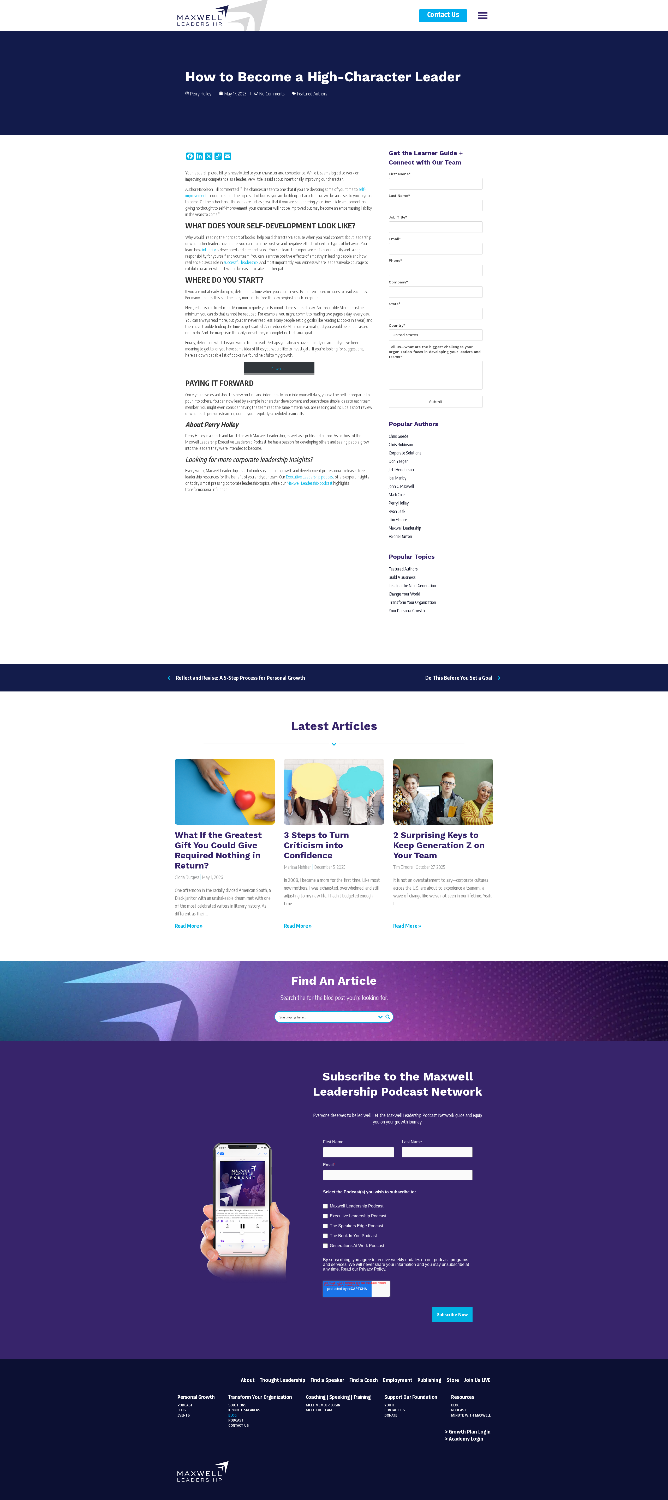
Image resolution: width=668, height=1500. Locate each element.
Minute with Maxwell (471, 1415)
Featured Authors (312, 93)
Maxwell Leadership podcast (309, 483)
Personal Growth (195, 1397)
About (248, 1380)
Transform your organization (260, 1397)
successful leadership (241, 262)
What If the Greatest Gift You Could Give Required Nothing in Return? (218, 850)
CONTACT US (394, 1410)
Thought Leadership (282, 1380)
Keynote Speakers (244, 1410)
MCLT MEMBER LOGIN (323, 1405)
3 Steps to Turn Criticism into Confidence (316, 845)
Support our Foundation (410, 1397)
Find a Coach (363, 1380)
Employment (397, 1380)
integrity (209, 249)
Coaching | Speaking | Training (338, 1397)
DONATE (390, 1415)
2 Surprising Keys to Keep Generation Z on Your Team (439, 845)
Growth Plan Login (470, 1432)
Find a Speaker (327, 1380)
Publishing (429, 1380)
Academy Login (466, 1439)
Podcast (185, 1405)
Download (279, 368)
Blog (181, 1410)
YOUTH (390, 1405)
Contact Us (443, 15)
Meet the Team (319, 1410)
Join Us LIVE (477, 1380)
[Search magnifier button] (387, 1017)
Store (452, 1380)
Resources (462, 1397)
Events (183, 1415)
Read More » (188, 925)
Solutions (237, 1405)
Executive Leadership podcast (310, 476)
